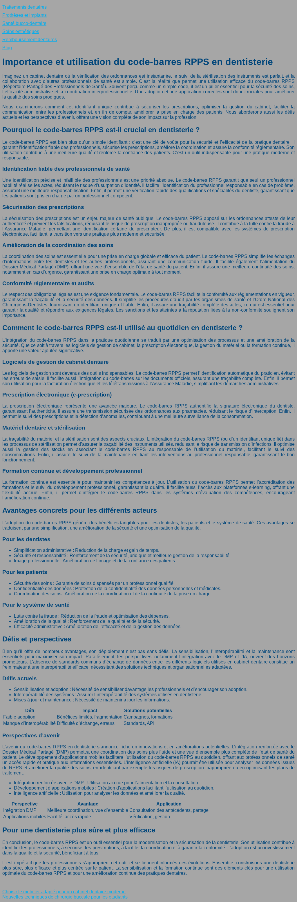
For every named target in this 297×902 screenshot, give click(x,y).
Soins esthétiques (20, 31)
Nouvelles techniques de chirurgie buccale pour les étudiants (65, 896)
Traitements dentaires (24, 7)
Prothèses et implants (24, 15)
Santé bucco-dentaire (24, 23)
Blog (7, 47)
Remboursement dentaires (29, 39)
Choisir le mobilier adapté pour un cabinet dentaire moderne (64, 891)
